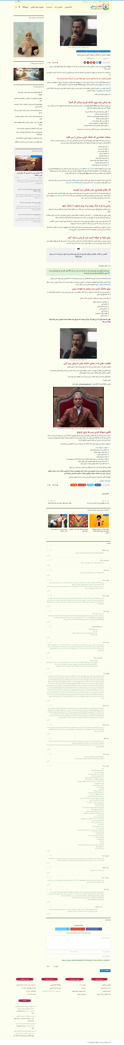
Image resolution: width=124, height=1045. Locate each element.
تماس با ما (92, 1)
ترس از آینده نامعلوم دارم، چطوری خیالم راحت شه (29, 128)
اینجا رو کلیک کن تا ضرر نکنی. (74, 182)
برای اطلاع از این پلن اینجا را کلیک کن (23, 1036)
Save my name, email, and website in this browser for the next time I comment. (85, 960)
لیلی (108, 673)
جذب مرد (90, 169)
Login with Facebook (92, 929)
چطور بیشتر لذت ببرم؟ (81, 51)
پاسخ (47, 555)
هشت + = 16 (52, 966)
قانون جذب (102, 450)
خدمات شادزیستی (106, 988)
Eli (104, 739)
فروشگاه (85, 1)
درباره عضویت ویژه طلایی (79, 991)
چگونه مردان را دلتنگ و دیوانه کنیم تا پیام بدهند (30, 202)
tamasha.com (61, 428)
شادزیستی (68, 7)
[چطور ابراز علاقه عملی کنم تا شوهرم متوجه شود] (78, 521)
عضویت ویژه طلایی (37, 7)
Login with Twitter (61, 929)
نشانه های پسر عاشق (103, 88)
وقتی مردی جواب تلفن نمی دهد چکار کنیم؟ (59, 503)
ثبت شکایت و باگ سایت (104, 994)
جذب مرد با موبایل (69, 227)
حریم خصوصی (107, 991)
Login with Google (76, 929)
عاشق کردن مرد (81, 169)
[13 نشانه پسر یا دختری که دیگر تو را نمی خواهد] (28, 163)
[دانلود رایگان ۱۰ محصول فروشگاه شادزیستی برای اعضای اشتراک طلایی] (99, 521)
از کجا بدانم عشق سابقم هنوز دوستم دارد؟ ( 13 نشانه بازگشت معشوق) (29, 190)
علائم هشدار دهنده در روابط (103, 284)
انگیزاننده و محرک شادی (92, 51)
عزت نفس (65, 515)
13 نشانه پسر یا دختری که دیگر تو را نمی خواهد (29, 174)
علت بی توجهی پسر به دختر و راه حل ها (98, 503)
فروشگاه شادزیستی (55, 985)
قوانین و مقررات (106, 985)
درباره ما (49, 7)
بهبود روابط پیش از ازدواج (104, 51)
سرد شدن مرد (59, 195)
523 (16, 177)
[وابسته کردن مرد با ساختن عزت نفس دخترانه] (57, 521)
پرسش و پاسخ (82, 994)
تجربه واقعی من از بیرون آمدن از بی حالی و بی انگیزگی (28, 142)
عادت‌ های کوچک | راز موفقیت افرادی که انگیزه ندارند (29, 138)
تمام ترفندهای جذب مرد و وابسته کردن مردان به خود (29, 214)
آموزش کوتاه (106, 515)
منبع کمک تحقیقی (105, 481)
